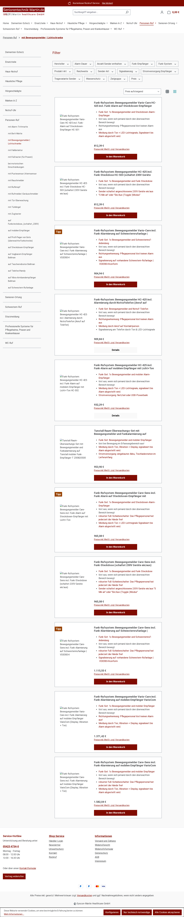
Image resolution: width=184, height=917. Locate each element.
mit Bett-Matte (15, 133)
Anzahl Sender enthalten (109, 63)
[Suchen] (127, 12)
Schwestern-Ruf (13, 307)
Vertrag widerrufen (14, 876)
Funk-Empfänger (140, 63)
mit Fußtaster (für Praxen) (20, 157)
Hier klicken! (107, 3)
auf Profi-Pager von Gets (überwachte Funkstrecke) (20, 239)
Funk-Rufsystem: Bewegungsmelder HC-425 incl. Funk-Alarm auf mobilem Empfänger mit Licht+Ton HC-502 (124, 367)
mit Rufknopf (14, 187)
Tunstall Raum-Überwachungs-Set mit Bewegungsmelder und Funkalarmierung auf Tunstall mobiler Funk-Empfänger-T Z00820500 (122, 432)
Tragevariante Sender (65, 78)
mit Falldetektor (15, 150)
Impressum (100, 861)
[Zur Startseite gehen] (24, 11)
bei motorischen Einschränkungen (16, 165)
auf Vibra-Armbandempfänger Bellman (22, 279)
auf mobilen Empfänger (19, 230)
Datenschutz (101, 853)
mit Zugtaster (14, 214)
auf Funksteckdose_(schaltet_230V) (23, 222)
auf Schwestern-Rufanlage (20, 287)
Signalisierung (126, 71)
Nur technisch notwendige (136, 912)
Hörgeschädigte (13, 91)
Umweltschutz (56, 849)
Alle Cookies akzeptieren (167, 912)
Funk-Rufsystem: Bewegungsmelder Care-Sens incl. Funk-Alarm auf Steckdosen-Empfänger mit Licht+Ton (125, 494)
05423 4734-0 (11, 846)
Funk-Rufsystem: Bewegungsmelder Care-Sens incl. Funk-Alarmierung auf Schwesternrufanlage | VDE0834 (125, 629)
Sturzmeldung (12, 316)
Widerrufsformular (104, 849)
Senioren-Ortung (13, 297)
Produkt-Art (60, 71)
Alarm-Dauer (81, 63)
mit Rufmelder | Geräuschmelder (23, 194)
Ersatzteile (10, 62)
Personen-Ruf (12, 120)
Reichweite (83, 71)
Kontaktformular (27, 868)
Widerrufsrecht (102, 845)
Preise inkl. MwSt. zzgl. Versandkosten (112, 149)
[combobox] (98, 12)
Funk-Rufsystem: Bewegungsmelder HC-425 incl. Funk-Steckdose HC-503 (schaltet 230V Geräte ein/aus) (123, 173)
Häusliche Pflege (13, 81)
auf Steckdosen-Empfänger (21, 247)
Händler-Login (56, 841)
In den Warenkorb (115, 156)
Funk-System (165, 63)
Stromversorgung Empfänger (157, 71)
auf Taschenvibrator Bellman (21, 264)
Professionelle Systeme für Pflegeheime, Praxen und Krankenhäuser (19, 330)
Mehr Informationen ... (14, 914)
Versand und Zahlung (105, 841)
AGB (97, 857)
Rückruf (53, 857)
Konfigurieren (112, 912)
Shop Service (56, 836)
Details (115, 350)
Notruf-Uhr (10, 110)
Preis (134, 78)
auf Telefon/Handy (16, 271)
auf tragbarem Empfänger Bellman (20, 256)
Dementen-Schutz (14, 52)
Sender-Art (104, 71)
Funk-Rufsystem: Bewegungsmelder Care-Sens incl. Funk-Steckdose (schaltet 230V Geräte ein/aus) (125, 563)
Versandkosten (84, 895)
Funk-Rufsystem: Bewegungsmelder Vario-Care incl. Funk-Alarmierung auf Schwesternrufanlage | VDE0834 (125, 232)
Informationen (103, 836)
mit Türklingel (14, 207)
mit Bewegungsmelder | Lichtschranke (19, 142)
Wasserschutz (93, 78)
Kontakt (53, 853)
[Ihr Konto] (162, 12)
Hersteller (59, 63)
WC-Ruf (9, 343)
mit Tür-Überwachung (18, 200)
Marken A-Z (11, 100)
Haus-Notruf (11, 71)
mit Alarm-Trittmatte (18, 127)
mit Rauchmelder (16, 180)
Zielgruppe (116, 78)
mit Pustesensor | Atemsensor (22, 174)
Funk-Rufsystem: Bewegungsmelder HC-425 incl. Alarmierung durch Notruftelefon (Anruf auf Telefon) (123, 301)
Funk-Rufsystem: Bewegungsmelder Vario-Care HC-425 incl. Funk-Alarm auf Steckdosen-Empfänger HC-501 (125, 104)
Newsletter (55, 845)
